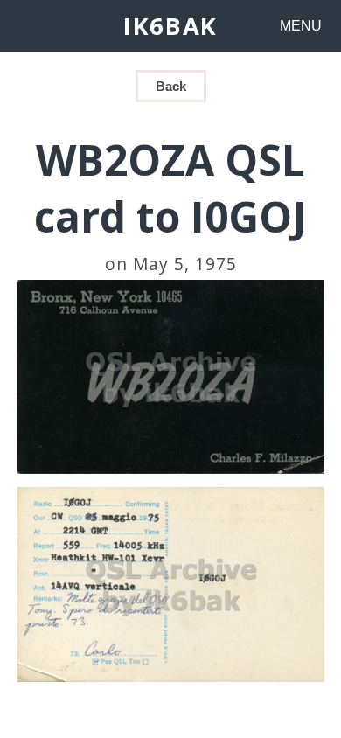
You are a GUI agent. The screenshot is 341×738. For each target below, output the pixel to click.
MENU (301, 25)
